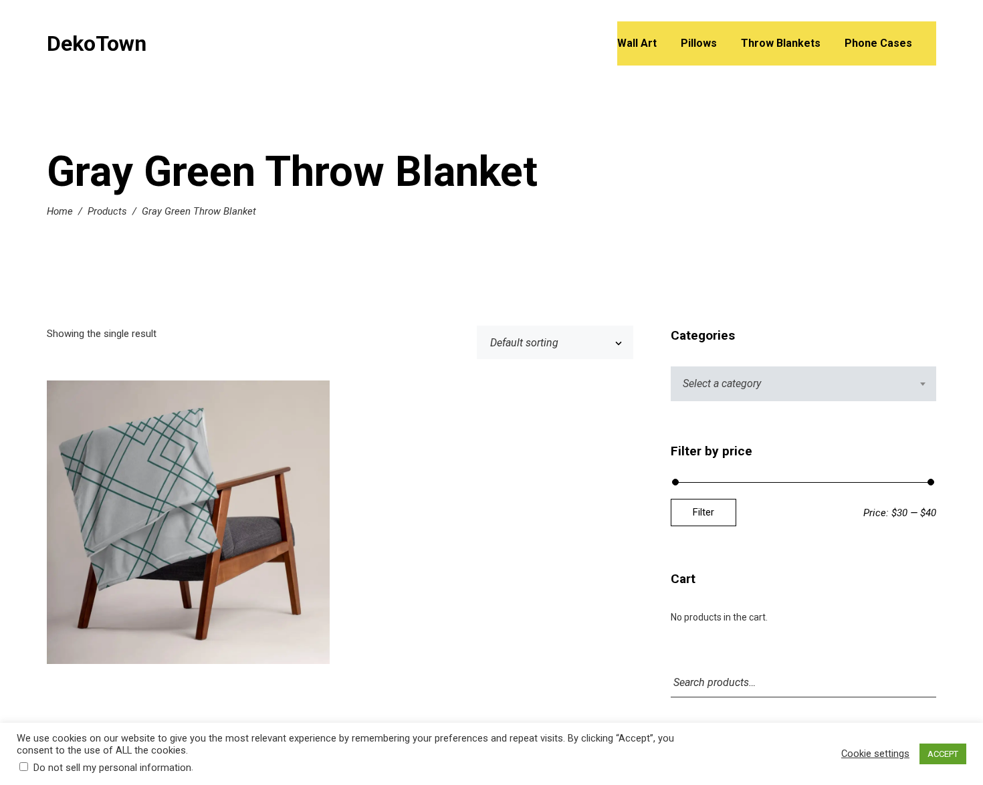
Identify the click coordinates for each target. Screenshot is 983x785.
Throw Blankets (781, 43)
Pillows (699, 43)
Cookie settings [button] (875, 754)
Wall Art (637, 43)
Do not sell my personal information (112, 768)
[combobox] (803, 383)
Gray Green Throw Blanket (188, 524)
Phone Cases (878, 43)
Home (60, 211)
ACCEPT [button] (942, 754)
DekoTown (96, 43)
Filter (703, 512)
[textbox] (803, 383)
